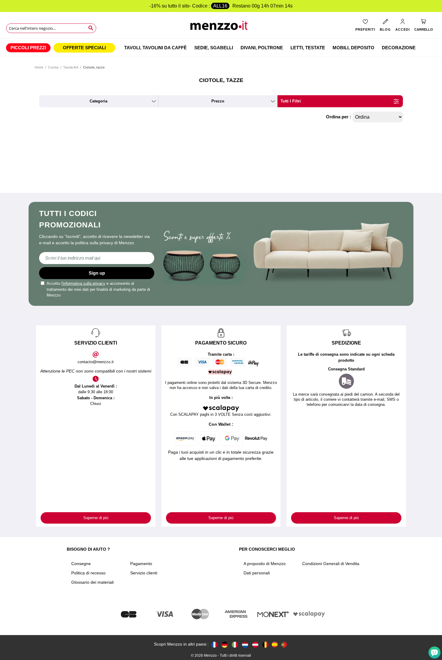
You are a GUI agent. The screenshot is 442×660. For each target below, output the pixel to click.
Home (39, 67)
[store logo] (220, 27)
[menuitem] (28, 47)
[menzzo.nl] (245, 644)
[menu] (221, 47)
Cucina (53, 67)
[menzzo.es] (274, 644)
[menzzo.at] (255, 644)
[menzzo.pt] (283, 644)
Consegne (81, 563)
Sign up (97, 272)
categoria (98, 101)
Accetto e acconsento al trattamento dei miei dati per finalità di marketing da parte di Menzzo (98, 289)
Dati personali (257, 572)
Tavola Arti (70, 67)
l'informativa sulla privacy (83, 283)
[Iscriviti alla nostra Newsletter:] (96, 258)
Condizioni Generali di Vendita (330, 563)
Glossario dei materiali (92, 582)
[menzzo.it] (234, 644)
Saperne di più (95, 518)
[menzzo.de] (224, 644)
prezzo (217, 101)
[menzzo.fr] (214, 644)
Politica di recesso (88, 572)
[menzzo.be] (265, 644)
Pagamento (141, 563)
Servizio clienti (143, 572)
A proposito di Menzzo (265, 563)
